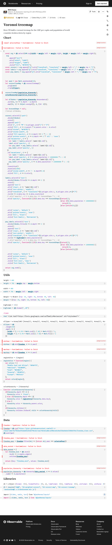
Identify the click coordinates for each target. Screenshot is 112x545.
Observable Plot (56, 529)
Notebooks (13, 3)
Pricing (39, 3)
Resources (26, 3)
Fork (93, 12)
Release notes (55, 534)
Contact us (100, 529)
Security (49, 540)
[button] (1, 22)
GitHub (99, 534)
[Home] (13, 528)
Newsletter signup (102, 531)
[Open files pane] (107, 11)
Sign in (89, 3)
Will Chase (12, 10)
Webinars (79, 526)
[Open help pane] (107, 34)
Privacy (40, 540)
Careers (99, 526)
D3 (52, 531)
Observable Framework (58, 526)
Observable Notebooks (33, 524)
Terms (60, 540)
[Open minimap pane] (107, 21)
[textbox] (54, 161)
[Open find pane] (107, 30)
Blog (77, 524)
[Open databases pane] (107, 16)
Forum (78, 534)
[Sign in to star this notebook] (99, 11)
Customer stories (81, 531)
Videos (78, 529)
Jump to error (101, 42)
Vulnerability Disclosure (77, 540)
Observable (55, 524)
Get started (102, 3)
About (99, 524)
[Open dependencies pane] (107, 25)
